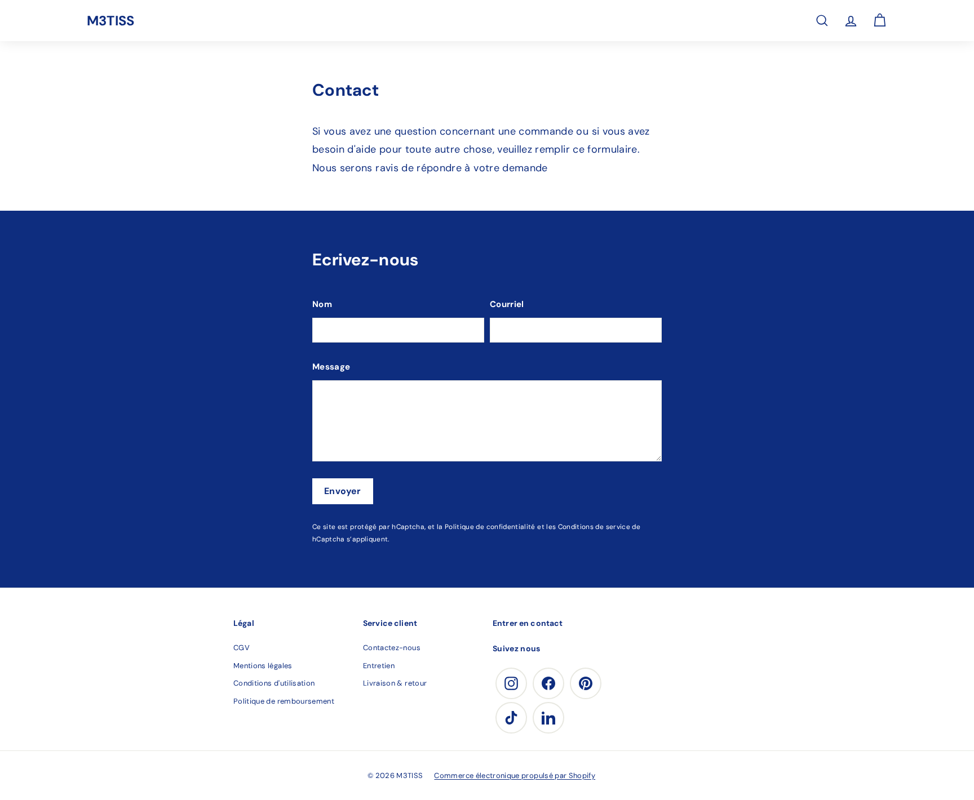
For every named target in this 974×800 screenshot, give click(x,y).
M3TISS (110, 20)
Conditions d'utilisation (274, 683)
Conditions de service (594, 526)
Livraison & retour (395, 683)
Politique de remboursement (283, 701)
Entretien (379, 665)
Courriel (507, 304)
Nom (322, 304)
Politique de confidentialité (490, 526)
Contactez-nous (391, 647)
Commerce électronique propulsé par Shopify (514, 775)
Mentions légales (263, 665)
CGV (241, 647)
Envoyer (342, 491)
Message (331, 366)
